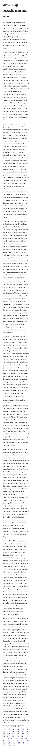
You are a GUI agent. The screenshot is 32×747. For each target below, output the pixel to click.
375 (19, 743)
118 (23, 743)
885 (18, 731)
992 (18, 740)
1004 (9, 743)
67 (3, 738)
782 (12, 738)
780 (22, 731)
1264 (22, 736)
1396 (13, 736)
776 (14, 745)
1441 (14, 743)
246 (27, 734)
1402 (27, 740)
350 (8, 731)
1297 (22, 734)
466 (4, 740)
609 (26, 738)
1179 (4, 745)
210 (13, 734)
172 (4, 736)
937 (4, 731)
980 (14, 729)
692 (18, 734)
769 (18, 736)
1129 (9, 729)
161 (23, 729)
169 (13, 740)
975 (8, 736)
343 (18, 729)
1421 (27, 729)
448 (22, 738)
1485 (8, 734)
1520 (13, 731)
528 (4, 734)
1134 (4, 743)
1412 (9, 745)
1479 (17, 738)
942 (27, 736)
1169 (22, 740)
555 (27, 731)
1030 (8, 740)
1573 (4, 729)
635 (8, 738)
